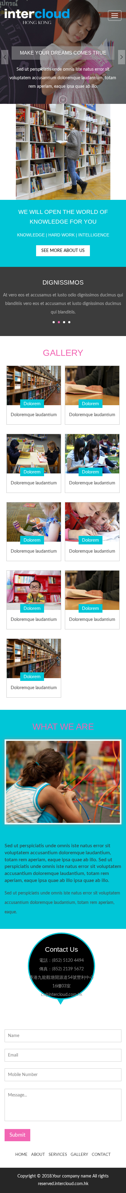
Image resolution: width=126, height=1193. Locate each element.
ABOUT (38, 1155)
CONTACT (101, 1155)
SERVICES (58, 1155)
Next (121, 60)
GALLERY (79, 1155)
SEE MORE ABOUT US (63, 251)
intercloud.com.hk (71, 1184)
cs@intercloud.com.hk (61, 995)
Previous (4, 60)
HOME (21, 1155)
